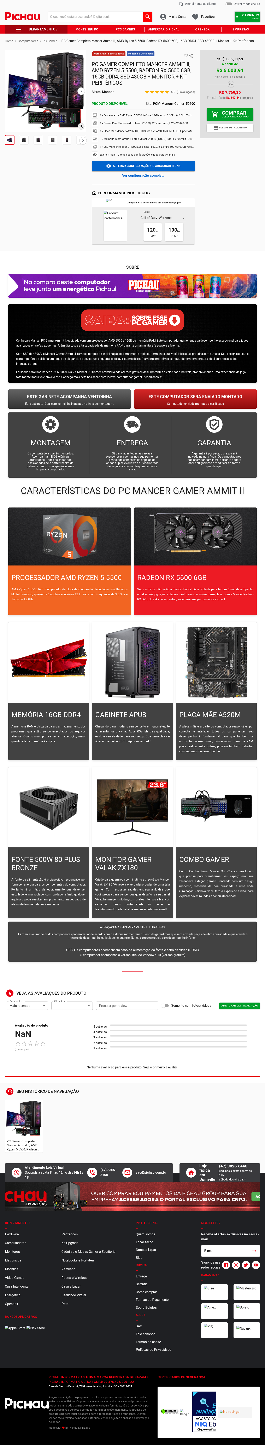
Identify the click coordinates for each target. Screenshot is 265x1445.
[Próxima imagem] (81, 91)
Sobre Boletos (146, 1308)
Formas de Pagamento (152, 1300)
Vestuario (68, 1269)
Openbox (11, 1304)
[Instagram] (235, 1265)
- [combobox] (54, 1006)
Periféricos (69, 1234)
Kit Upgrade (69, 1243)
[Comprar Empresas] (132, 1196)
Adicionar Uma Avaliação (239, 1005)
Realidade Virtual (73, 1295)
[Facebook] (225, 1265)
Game (146, 211)
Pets (65, 1304)
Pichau (73, 1427)
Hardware (12, 1234)
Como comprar (146, 1292)
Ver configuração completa (143, 175)
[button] (185, 55)
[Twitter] (245, 1265)
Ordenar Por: (16, 1001)
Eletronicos (13, 1260)
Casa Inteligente (17, 1286)
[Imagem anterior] (10, 91)
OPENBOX (202, 29)
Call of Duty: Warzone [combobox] (156, 218)
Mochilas (11, 1269)
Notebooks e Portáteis (78, 1260)
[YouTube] (255, 1265)
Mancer (108, 92)
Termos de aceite (148, 1342)
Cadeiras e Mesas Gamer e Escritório (88, 1252)
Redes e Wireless (74, 1278)
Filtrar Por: (59, 1001)
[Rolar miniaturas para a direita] (83, 141)
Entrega (141, 1276)
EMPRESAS (241, 29)
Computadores (15, 1243)
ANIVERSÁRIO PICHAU (163, 29)
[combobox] (99, 17)
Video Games (14, 1278)
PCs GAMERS (125, 29)
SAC (139, 1326)
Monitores (12, 1252)
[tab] (9, 140)
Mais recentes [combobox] (20, 1006)
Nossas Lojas (146, 1250)
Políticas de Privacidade (153, 1350)
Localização (144, 1242)
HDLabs (85, 1427)
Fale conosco (145, 1334)
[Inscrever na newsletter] (254, 1251)
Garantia (141, 1284)
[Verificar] (169, 1413)
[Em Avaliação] (203, 1412)
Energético (12, 1295)
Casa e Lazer (71, 1286)
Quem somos (145, 1234)
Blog (139, 1258)
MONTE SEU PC (87, 29)
